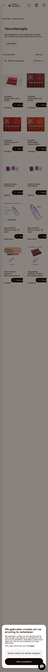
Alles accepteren (24, 661)
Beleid (32, 646)
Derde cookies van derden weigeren (24, 653)
